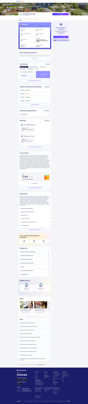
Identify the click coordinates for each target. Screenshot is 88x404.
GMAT (63, 381)
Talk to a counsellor (56, 375)
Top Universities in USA (38, 381)
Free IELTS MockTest (56, 373)
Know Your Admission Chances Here (35, 146)
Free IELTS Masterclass (56, 374)
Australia (36, 376)
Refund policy (37, 397)
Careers (45, 374)
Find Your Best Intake (35, 104)
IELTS (54, 383)
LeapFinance (64, 373)
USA (35, 373)
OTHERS (68, 401)
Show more (47, 86)
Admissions (25, 18)
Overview (20, 18)
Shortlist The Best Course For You (34, 80)
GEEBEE (45, 377)
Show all (47, 64)
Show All (36, 68)
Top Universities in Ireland (39, 384)
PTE (62, 379)
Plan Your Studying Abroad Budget (34, 187)
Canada (36, 375)
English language (30, 68)
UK (35, 374)
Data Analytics (23, 68)
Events (54, 380)
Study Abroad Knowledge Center (57, 379)
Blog (53, 377)
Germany (36, 378)
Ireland (36, 377)
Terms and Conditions (38, 396)
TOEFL (63, 377)
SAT (62, 378)
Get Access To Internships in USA (35, 229)
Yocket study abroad (47, 376)
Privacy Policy (37, 395)
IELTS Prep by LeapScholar (66, 374)
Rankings (30, 18)
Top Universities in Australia (39, 383)
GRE (62, 380)
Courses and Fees (36, 18)
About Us (45, 373)
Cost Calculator (55, 376)
